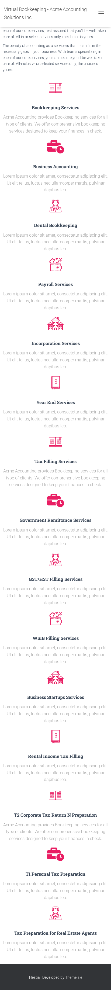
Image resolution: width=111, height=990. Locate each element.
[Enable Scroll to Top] (100, 979)
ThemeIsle (73, 977)
